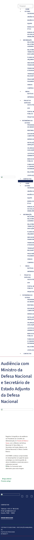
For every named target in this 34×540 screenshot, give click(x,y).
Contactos (27, 179)
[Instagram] (27, 496)
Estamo (27, 11)
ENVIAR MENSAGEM (7, 518)
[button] (25, 181)
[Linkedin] (22, 496)
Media (27, 92)
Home (27, 9)
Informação (27, 40)
